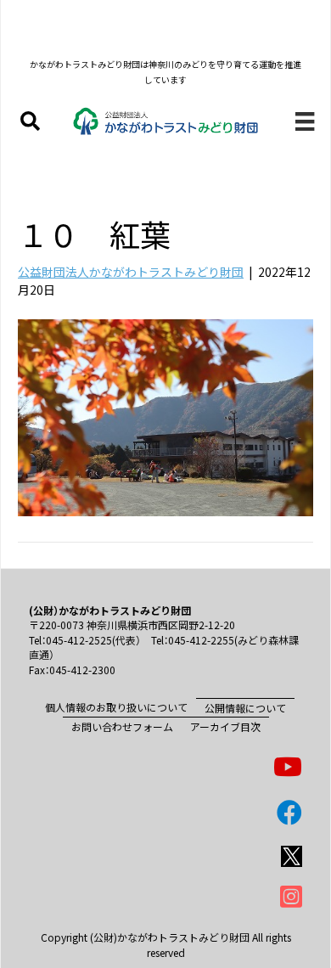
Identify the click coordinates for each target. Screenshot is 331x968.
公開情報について (245, 708)
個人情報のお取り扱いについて (116, 707)
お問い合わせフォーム (122, 726)
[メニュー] (304, 121)
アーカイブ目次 (225, 726)
